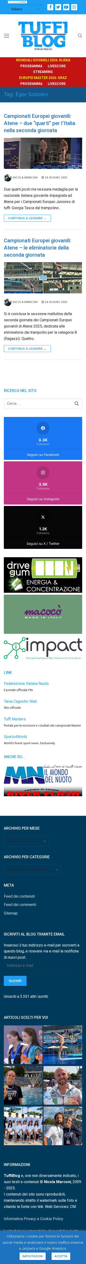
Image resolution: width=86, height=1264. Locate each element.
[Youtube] (66, 7)
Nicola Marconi (25, 177)
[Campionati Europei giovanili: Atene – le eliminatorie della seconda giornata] (43, 277)
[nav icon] (6, 36)
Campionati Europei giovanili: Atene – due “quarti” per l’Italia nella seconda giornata (39, 123)
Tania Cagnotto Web (20, 701)
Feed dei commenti (20, 904)
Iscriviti (15, 980)
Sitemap (11, 913)
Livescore (57, 66)
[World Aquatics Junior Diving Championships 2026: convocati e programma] (23, 1127)
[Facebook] (50, 7)
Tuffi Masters (15, 719)
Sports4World (15, 736)
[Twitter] (58, 7)
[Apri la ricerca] (80, 36)
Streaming (43, 72)
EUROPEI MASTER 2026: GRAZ (43, 78)
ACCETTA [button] (60, 1256)
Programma (31, 66)
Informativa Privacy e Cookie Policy (33, 1219)
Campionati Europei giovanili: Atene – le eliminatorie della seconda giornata (37, 248)
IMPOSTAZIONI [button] (32, 1256)
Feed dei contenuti (19, 896)
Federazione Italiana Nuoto (26, 683)
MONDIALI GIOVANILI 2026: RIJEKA (43, 60)
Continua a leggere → (27, 218)
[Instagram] (74, 7)
